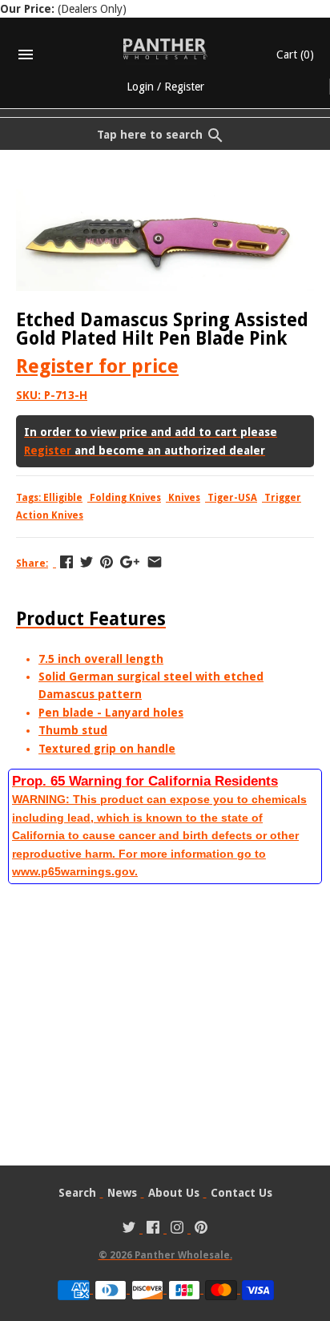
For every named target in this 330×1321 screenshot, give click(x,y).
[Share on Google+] (129, 561)
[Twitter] (129, 1229)
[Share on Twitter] (86, 561)
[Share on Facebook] (66, 561)
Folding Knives (125, 497)
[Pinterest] (201, 1229)
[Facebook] (153, 1229)
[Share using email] (155, 561)
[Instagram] (177, 1229)
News (122, 1192)
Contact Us (241, 1192)
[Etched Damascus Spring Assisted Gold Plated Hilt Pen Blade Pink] (165, 198)
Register (184, 86)
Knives (184, 497)
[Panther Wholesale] (165, 49)
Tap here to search (150, 134)
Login (140, 86)
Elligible (62, 497)
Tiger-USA (232, 497)
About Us (173, 1192)
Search (77, 1192)
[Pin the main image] (106, 561)
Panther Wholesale (182, 1255)
